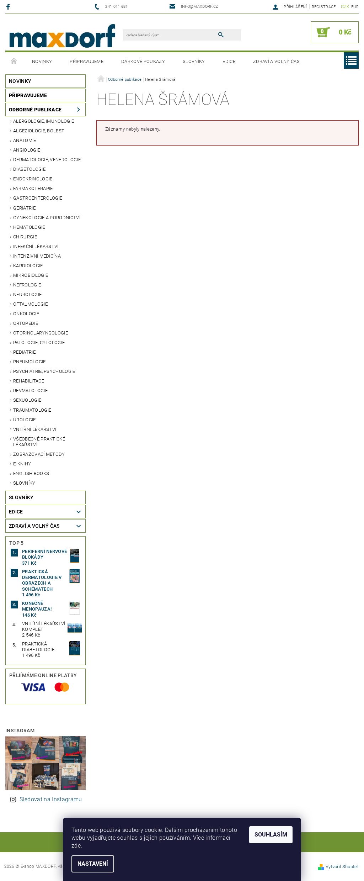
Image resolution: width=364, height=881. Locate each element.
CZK (345, 6)
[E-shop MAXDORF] (62, 35)
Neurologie (27, 294)
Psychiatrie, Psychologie (44, 371)
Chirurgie (25, 236)
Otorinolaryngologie (40, 333)
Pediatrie (24, 352)
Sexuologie (27, 400)
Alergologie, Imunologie (43, 121)
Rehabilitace (28, 381)
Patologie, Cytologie (39, 342)
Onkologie (26, 313)
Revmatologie (30, 390)
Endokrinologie (32, 178)
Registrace (324, 7)
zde (76, 845)
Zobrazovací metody (39, 454)
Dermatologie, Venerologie (47, 159)
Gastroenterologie (37, 198)
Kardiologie (28, 265)
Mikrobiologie (30, 275)
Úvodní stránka (14, 61)
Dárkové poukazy (143, 61)
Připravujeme (86, 61)
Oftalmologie (30, 304)
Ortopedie (25, 323)
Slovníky (194, 61)
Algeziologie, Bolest (38, 130)
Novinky (42, 61)
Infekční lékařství (36, 246)
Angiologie (26, 150)
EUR (355, 7)
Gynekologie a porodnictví (46, 217)
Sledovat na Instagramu (51, 799)
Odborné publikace (35, 109)
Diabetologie (29, 169)
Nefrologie (27, 284)
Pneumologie (29, 361)
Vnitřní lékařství (34, 429)
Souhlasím (271, 834)
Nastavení (92, 863)
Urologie (24, 419)
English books (31, 473)
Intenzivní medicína (37, 256)
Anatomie (24, 140)
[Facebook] (9, 7)
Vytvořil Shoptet (342, 866)
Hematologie (29, 227)
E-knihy (22, 463)
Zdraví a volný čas (276, 61)
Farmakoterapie (33, 188)
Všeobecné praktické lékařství (39, 441)
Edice (229, 61)
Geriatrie (24, 208)
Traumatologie (32, 410)
